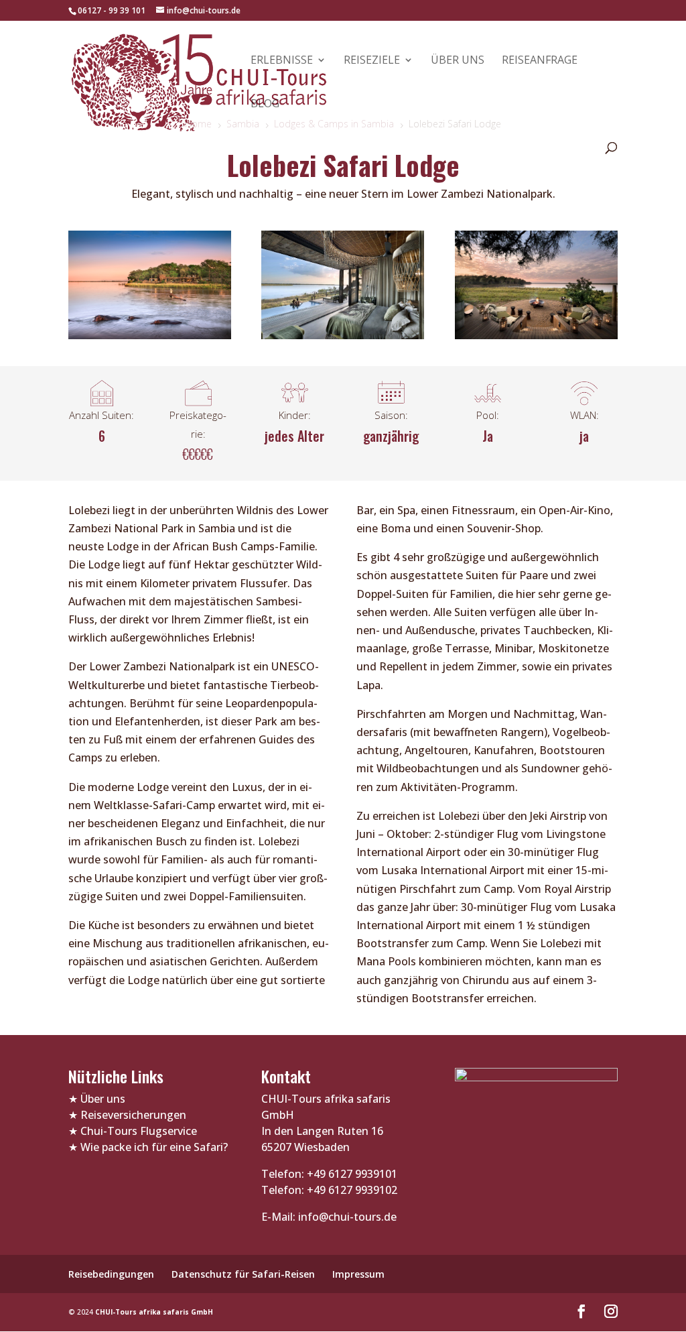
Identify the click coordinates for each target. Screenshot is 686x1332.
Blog (265, 105)
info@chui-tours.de (346, 1216)
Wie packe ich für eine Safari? (154, 1147)
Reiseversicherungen (133, 1114)
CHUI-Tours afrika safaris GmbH (154, 1312)
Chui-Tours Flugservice (138, 1131)
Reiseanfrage (539, 61)
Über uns (457, 61)
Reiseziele (372, 61)
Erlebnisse (282, 61)
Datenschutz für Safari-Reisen (243, 1274)
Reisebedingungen (111, 1274)
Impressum (358, 1274)
